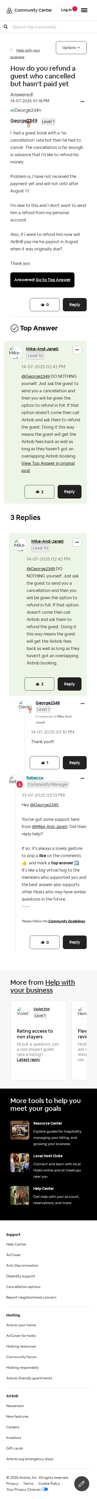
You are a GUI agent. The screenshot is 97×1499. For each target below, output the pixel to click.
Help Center (16, 1244)
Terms (28, 1484)
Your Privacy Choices (23, 1489)
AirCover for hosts (21, 1336)
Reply (74, 304)
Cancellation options (23, 1287)
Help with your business (42, 986)
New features (17, 1416)
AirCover (13, 1255)
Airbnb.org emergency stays (29, 1459)
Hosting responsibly (22, 1368)
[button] (82, 102)
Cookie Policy (49, 1484)
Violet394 (41, 1009)
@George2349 (35, 376)
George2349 (24, 121)
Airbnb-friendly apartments (29, 1378)
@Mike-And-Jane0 (50, 827)
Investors (13, 1438)
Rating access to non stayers (35, 1034)
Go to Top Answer (53, 280)
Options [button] (69, 47)
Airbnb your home (21, 1325)
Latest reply (28, 1059)
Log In (66, 10)
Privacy (12, 1484)
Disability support (20, 1276)
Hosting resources (21, 1346)
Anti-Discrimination (22, 1266)
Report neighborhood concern (31, 1297)
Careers (12, 1427)
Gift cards (14, 1448)
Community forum (21, 1357)
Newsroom (15, 1406)
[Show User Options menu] (84, 10)
